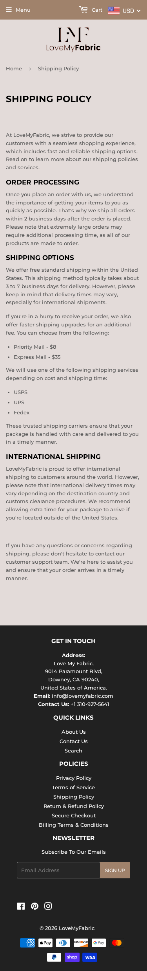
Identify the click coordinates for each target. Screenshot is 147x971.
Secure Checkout (74, 815)
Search (73, 750)
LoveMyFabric (76, 928)
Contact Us (74, 741)
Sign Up (115, 870)
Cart (96, 10)
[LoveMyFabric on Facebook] (21, 907)
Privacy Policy (73, 778)
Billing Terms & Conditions (74, 825)
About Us (74, 732)
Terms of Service (73, 787)
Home (14, 68)
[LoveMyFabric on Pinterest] (35, 907)
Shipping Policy (73, 797)
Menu (23, 10)
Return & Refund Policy (74, 806)
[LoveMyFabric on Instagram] (48, 907)
